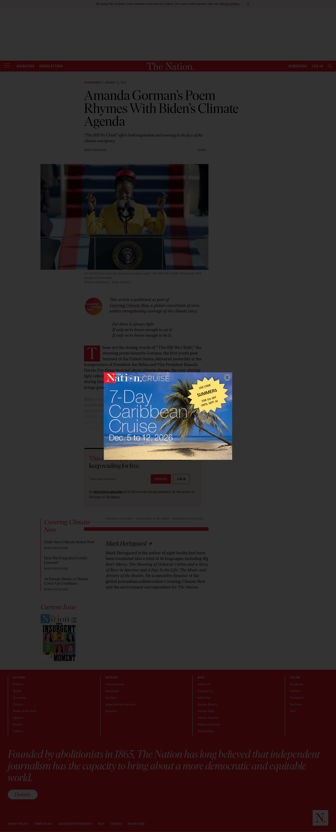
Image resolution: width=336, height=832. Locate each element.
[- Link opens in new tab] (168, 416)
